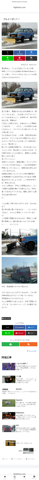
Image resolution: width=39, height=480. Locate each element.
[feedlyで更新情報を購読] (10, 344)
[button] (31, 58)
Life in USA (7, 318)
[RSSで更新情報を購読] (28, 344)
